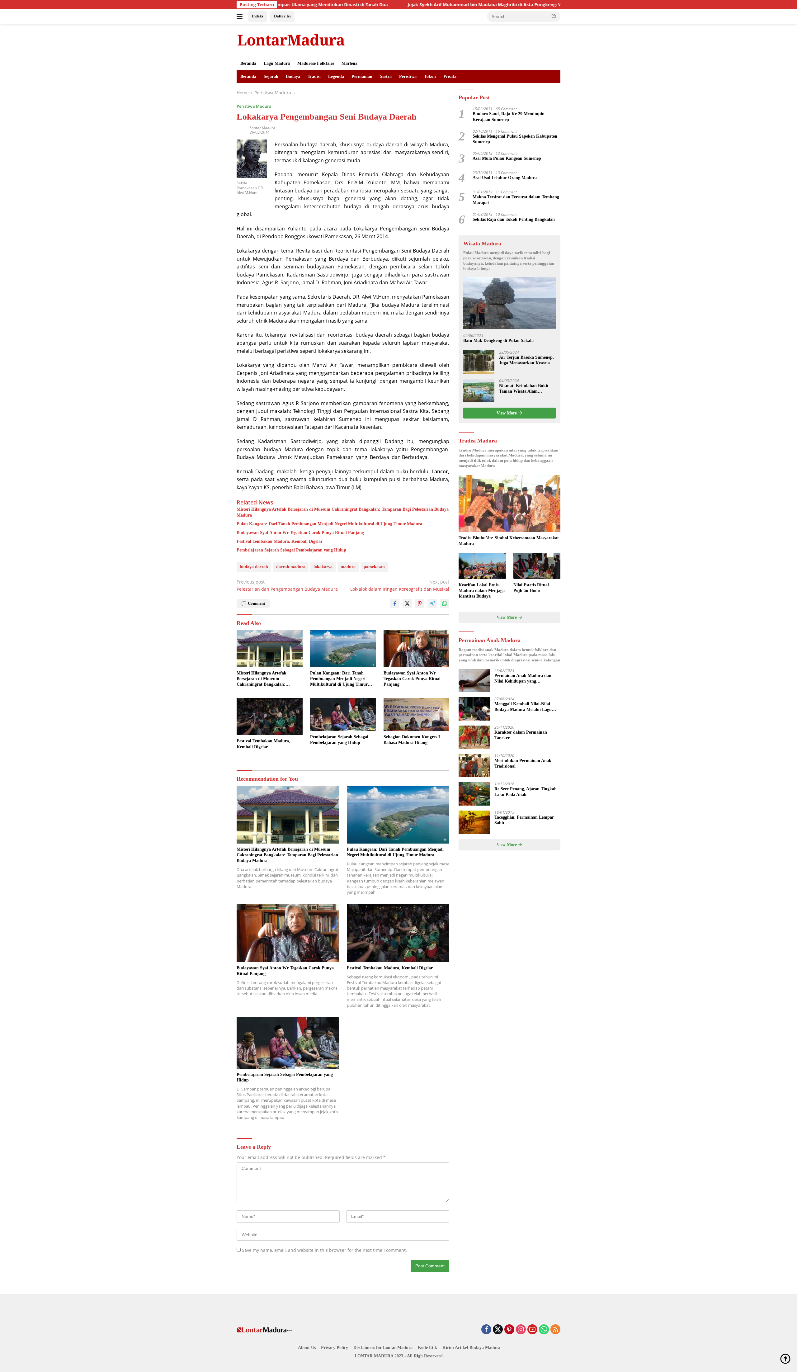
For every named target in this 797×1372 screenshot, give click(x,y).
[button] (554, 16)
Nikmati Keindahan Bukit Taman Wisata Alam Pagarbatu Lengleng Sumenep (524, 388)
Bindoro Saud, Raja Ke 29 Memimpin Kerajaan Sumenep (509, 117)
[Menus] (241, 16)
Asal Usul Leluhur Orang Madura (505, 178)
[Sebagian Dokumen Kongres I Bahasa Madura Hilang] (417, 714)
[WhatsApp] (544, 1329)
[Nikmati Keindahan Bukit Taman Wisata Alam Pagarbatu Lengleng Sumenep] (478, 390)
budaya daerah (254, 567)
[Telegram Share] (432, 603)
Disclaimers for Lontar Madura (383, 1347)
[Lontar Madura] (291, 40)
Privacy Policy (334, 1347)
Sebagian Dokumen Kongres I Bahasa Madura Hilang (412, 740)
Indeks (257, 16)
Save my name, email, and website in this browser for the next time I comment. (324, 1250)
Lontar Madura (262, 127)
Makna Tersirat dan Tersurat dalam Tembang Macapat (516, 200)
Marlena (349, 63)
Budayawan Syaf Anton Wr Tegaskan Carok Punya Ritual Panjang (300, 532)
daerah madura (290, 567)
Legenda (336, 76)
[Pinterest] (509, 1329)
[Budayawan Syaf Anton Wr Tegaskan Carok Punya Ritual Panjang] (417, 648)
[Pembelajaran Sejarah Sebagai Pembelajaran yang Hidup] (343, 714)
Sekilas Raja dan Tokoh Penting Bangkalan (514, 219)
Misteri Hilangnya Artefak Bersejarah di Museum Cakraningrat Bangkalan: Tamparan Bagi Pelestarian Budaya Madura (343, 512)
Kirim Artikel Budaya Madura (471, 1347)
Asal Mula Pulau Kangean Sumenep (507, 158)
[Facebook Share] (394, 603)
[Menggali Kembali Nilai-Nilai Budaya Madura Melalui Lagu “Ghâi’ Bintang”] (474, 709)
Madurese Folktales (315, 63)
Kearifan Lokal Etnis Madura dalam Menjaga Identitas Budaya (482, 590)
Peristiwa (408, 76)
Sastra (386, 76)
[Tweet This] (407, 603)
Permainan (361, 76)
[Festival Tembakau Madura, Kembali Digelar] (270, 716)
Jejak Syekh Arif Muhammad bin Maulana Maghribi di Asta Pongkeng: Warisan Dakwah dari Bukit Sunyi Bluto (457, 4)
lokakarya (323, 567)
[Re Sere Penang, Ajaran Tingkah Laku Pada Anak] (474, 794)
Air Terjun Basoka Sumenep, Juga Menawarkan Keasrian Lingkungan (526, 360)
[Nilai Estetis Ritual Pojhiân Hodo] (536, 566)
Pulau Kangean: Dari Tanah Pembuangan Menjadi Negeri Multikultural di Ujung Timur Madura (329, 524)
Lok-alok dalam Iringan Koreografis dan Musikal (399, 585)
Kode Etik (427, 1347)
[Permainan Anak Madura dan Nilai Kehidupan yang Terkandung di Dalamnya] (474, 680)
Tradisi (314, 76)
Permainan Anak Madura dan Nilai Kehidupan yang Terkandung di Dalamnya (522, 679)
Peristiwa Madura (254, 106)
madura (348, 567)
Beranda (248, 63)
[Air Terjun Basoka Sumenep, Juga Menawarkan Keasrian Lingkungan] (478, 362)
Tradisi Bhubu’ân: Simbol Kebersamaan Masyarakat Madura (509, 541)
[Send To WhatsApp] (444, 603)
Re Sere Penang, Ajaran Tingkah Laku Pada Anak (525, 792)
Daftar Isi (282, 16)
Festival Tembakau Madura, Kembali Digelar (280, 541)
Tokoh (430, 76)
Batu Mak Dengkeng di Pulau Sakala (498, 340)
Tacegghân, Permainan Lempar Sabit (524, 820)
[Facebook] (486, 1329)
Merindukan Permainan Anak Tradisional (522, 764)
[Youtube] (532, 1329)
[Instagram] (521, 1329)
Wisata (449, 76)
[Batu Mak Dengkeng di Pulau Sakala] (509, 303)
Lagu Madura (277, 63)
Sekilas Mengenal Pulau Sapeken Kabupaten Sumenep (515, 139)
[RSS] (555, 1329)
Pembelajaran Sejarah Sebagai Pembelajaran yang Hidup (291, 550)
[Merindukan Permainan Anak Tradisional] (474, 765)
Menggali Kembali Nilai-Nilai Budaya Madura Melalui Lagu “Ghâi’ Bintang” (523, 707)
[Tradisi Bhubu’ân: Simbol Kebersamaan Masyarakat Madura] (509, 503)
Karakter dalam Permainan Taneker (520, 735)
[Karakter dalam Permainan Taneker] (474, 737)
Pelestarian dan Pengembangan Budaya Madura (287, 585)
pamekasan (374, 567)
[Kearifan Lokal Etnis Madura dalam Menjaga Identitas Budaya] (482, 566)
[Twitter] (498, 1329)
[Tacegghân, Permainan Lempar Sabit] (474, 822)
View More (507, 413)
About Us (307, 1347)
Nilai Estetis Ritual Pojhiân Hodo (531, 588)
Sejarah (271, 76)
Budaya (293, 76)
